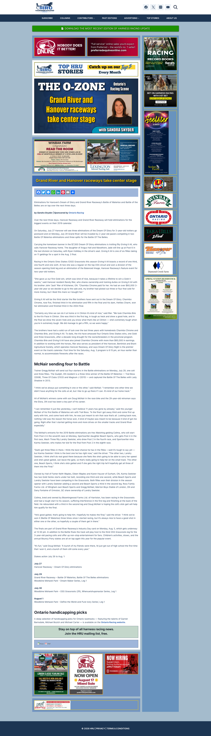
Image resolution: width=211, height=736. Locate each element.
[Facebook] (146, 7)
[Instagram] (161, 7)
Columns (65, 18)
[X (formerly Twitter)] (153, 7)
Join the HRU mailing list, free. (86, 633)
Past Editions (109, 18)
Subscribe (47, 18)
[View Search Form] (175, 7)
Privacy (100, 728)
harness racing (94, 629)
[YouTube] (168, 7)
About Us (171, 18)
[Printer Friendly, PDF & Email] (86, 644)
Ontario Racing (76, 213)
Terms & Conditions (118, 728)
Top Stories (153, 18)
